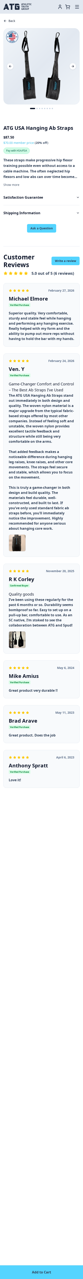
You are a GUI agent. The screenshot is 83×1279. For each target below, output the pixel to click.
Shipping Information (21, 213)
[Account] (60, 6)
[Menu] (77, 6)
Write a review (65, 261)
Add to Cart (41, 1272)
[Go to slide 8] (52, 108)
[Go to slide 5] (44, 108)
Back (12, 21)
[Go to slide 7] (49, 108)
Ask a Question (41, 228)
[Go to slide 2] (37, 108)
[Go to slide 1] (32, 108)
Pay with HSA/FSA (16, 150)
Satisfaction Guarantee (23, 197)
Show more (11, 185)
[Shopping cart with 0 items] (68, 6)
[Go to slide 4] (42, 108)
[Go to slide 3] (39, 108)
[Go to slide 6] (47, 108)
